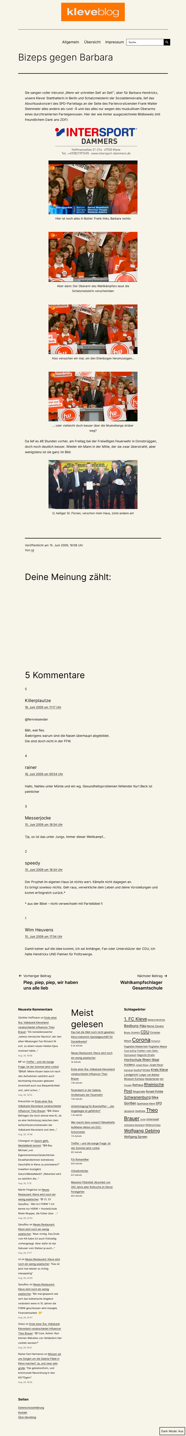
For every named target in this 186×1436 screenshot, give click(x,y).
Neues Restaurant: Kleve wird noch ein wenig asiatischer (37, 1194)
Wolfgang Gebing (142, 1130)
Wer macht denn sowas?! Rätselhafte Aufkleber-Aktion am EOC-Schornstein (93, 1127)
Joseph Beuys (142, 1065)
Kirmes (146, 1069)
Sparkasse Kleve (146, 1103)
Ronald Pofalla (154, 1091)
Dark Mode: (169, 1431)
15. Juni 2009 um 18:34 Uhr (44, 824)
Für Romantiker (80, 1159)
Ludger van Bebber (149, 1074)
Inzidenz (129, 1064)
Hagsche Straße (146, 1055)
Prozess (128, 1085)
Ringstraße (139, 1091)
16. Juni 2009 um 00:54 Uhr (44, 774)
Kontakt (22, 1412)
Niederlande (152, 1078)
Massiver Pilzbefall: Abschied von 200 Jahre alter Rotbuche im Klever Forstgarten (92, 1187)
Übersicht (92, 42)
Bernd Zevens (155, 1026)
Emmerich (155, 1041)
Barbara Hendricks (156, 1019)
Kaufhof (138, 1070)
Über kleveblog (27, 1417)
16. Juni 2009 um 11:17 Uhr (43, 707)
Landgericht (131, 1074)
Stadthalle (140, 1111)
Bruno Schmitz (132, 1032)
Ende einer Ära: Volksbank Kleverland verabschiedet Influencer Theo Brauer (39, 1106)
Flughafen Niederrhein (136, 1046)
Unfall (143, 1119)
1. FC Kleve (135, 1019)
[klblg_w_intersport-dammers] (93, 141)
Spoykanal (129, 1111)
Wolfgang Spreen (135, 1136)
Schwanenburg (137, 1097)
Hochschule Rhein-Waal (141, 1060)
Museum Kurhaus (134, 1078)
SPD (159, 1103)
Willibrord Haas (153, 1125)
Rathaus (137, 1085)
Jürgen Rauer (156, 1064)
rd (32, 550)
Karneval (128, 1070)
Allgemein (70, 42)
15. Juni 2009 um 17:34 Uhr (43, 936)
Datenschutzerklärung (31, 1407)
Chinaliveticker (79, 1170)
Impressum (114, 42)
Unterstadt (152, 1119)
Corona (141, 1040)
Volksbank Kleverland (134, 1125)
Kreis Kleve (159, 1070)
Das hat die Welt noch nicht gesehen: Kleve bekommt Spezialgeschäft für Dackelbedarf (93, 1037)
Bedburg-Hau (135, 1026)
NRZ (162, 1079)
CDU (145, 1032)
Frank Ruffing (130, 1051)
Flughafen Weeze (158, 1046)
